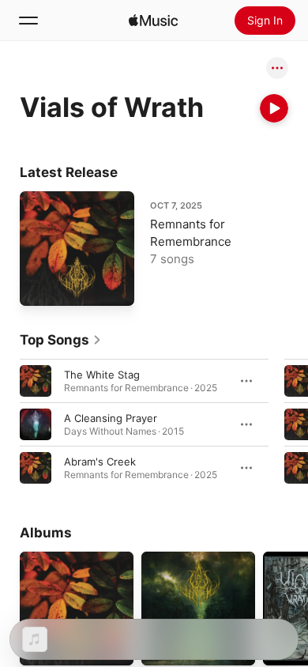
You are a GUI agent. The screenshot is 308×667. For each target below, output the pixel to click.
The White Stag (102, 374)
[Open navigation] (28, 20)
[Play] (274, 108)
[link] (61, 340)
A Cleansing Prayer (110, 418)
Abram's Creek (100, 461)
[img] (153, 20)
